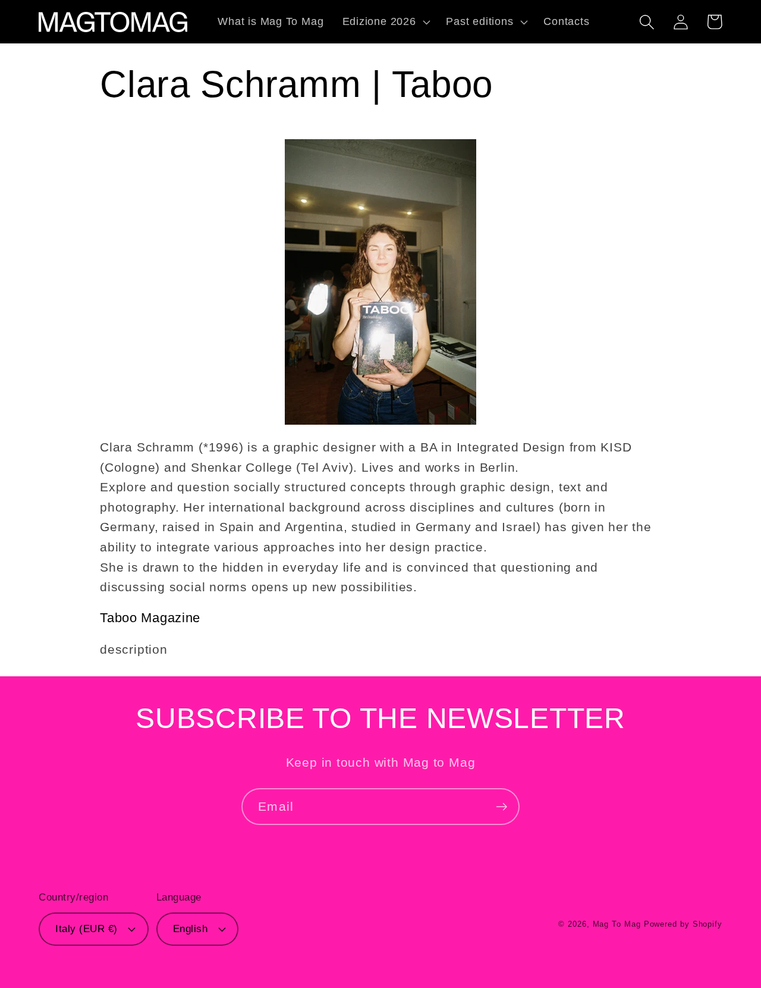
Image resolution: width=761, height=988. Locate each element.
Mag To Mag (617, 924)
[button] (385, 22)
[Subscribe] (501, 807)
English (190, 928)
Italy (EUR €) (86, 928)
